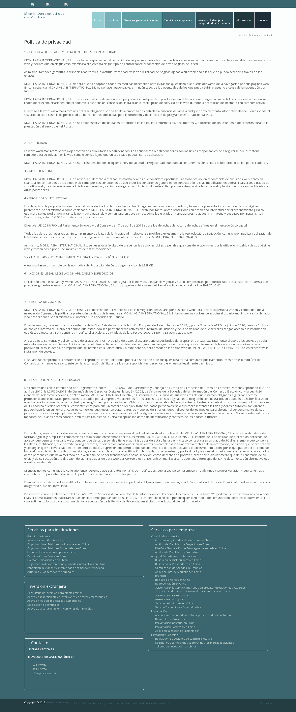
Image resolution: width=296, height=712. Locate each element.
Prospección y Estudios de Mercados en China (183, 540)
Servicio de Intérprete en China (174, 603)
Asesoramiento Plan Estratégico (46, 540)
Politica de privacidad (157, 703)
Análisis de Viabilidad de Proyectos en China (182, 544)
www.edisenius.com (58, 702)
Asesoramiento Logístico (170, 599)
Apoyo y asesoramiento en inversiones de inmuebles (60, 608)
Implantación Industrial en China (175, 623)
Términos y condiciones (106, 703)
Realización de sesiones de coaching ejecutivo (183, 638)
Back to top (266, 703)
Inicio (77, 703)
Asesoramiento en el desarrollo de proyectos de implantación (193, 615)
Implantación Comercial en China (175, 627)
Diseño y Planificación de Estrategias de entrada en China (190, 548)
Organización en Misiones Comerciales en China (56, 548)
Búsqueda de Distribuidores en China (178, 560)
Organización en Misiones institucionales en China (58, 544)
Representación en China (170, 583)
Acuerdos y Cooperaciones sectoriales (51, 572)
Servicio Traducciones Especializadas (178, 607)
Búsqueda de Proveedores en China (177, 564)
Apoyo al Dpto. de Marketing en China (178, 572)
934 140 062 (40, 664)
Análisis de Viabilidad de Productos (176, 552)
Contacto (125, 703)
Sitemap (86, 703)
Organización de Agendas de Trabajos (178, 568)
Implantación (159, 611)
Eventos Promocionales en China (47, 560)
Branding (160, 575)
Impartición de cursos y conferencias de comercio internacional (66, 568)
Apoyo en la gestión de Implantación (177, 631)
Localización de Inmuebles (43, 605)
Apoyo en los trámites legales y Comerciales (54, 600)
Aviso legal (138, 703)
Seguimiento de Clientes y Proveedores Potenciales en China (192, 591)
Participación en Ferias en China (46, 556)
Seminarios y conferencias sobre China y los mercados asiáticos (194, 642)
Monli (242, 35)
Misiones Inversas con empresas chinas (52, 552)
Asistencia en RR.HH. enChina (173, 595)
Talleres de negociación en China (175, 646)
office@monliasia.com (45, 673)
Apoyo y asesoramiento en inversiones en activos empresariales (67, 597)
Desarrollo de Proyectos (170, 619)
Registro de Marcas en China (172, 580)
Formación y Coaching (164, 635)
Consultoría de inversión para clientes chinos (55, 593)
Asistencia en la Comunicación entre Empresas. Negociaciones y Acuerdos (200, 587)
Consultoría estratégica (165, 536)
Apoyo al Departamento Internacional (174, 556)
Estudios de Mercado (40, 536)
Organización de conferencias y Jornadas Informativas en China (66, 564)
